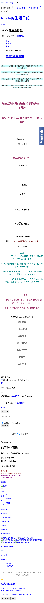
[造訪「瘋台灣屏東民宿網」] (22, 542)
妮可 (3, 383)
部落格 (8, 44)
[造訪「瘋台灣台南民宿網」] (8, 542)
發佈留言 (5, 426)
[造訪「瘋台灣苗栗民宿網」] (7, 540)
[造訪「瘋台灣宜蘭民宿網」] (9, 538)
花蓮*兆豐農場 (15, 56)
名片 (7, 46)
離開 (13, 598)
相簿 (7, 41)
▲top (3, 407)
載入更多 (5, 411)
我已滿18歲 (6, 598)
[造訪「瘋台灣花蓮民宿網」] (25, 538)
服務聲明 (25, 575)
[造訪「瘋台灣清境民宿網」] (21, 540)
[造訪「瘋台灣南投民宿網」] (35, 540)
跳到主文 (4, 25)
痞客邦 (14, 396)
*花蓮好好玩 (20, 403)
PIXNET (11, 572)
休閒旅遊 (20, 36)
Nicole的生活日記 (15, 18)
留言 (19, 396)
